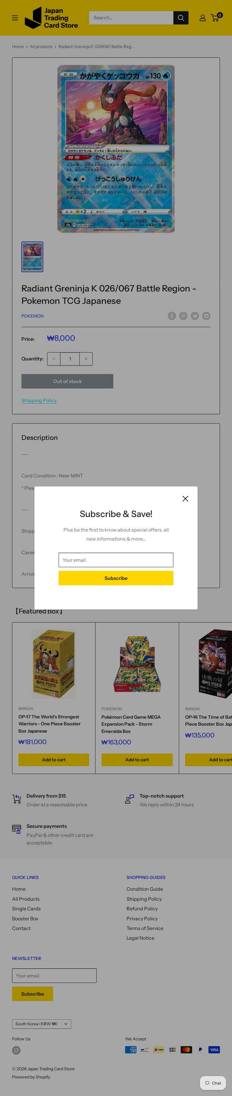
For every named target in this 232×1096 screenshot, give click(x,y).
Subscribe (116, 578)
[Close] (185, 498)
